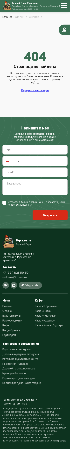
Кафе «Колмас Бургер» (49, 325)
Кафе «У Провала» (46, 306)
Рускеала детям (12, 320)
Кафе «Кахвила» (45, 320)
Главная (7, 16)
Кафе (5, 325)
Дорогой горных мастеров (18, 368)
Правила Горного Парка (14, 403)
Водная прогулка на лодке (18, 378)
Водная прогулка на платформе (21, 383)
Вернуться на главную (35, 90)
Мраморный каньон (14, 373)
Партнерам (9, 335)
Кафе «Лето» (43, 310)
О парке (7, 310)
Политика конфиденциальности (19, 399)
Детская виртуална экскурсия (20, 354)
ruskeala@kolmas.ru (14, 277)
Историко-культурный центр (20, 358)
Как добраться (11, 330)
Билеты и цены (11, 315)
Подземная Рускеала (15, 363)
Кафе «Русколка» (45, 315)
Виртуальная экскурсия (16, 349)
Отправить (50, 215)
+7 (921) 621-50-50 (15, 273)
